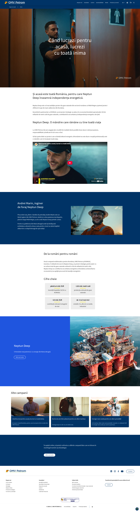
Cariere (109, 485)
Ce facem (8, 484)
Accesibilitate (67, 506)
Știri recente (75, 482)
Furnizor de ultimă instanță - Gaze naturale (82, 486)
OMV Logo (7, 2)
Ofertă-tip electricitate (77, 489)
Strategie (8, 486)
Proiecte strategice (10, 489)
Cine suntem (9, 482)
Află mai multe (20, 357)
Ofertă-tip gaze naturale (78, 488)
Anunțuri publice (76, 484)
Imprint (74, 506)
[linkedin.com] (111, 471)
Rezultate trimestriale (44, 484)
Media (21, 7)
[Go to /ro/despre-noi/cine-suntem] (127, 2)
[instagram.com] (115, 471)
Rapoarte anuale (43, 486)
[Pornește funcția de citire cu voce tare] (130, 2)
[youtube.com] (122, 471)
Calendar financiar (43, 491)
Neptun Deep (9, 488)
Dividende (41, 489)
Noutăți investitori (43, 482)
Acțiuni (40, 488)
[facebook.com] (118, 471)
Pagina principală (12, 7)
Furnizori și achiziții (10, 491)
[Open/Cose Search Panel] (133, 2)
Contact (130, 471)
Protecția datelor (83, 506)
